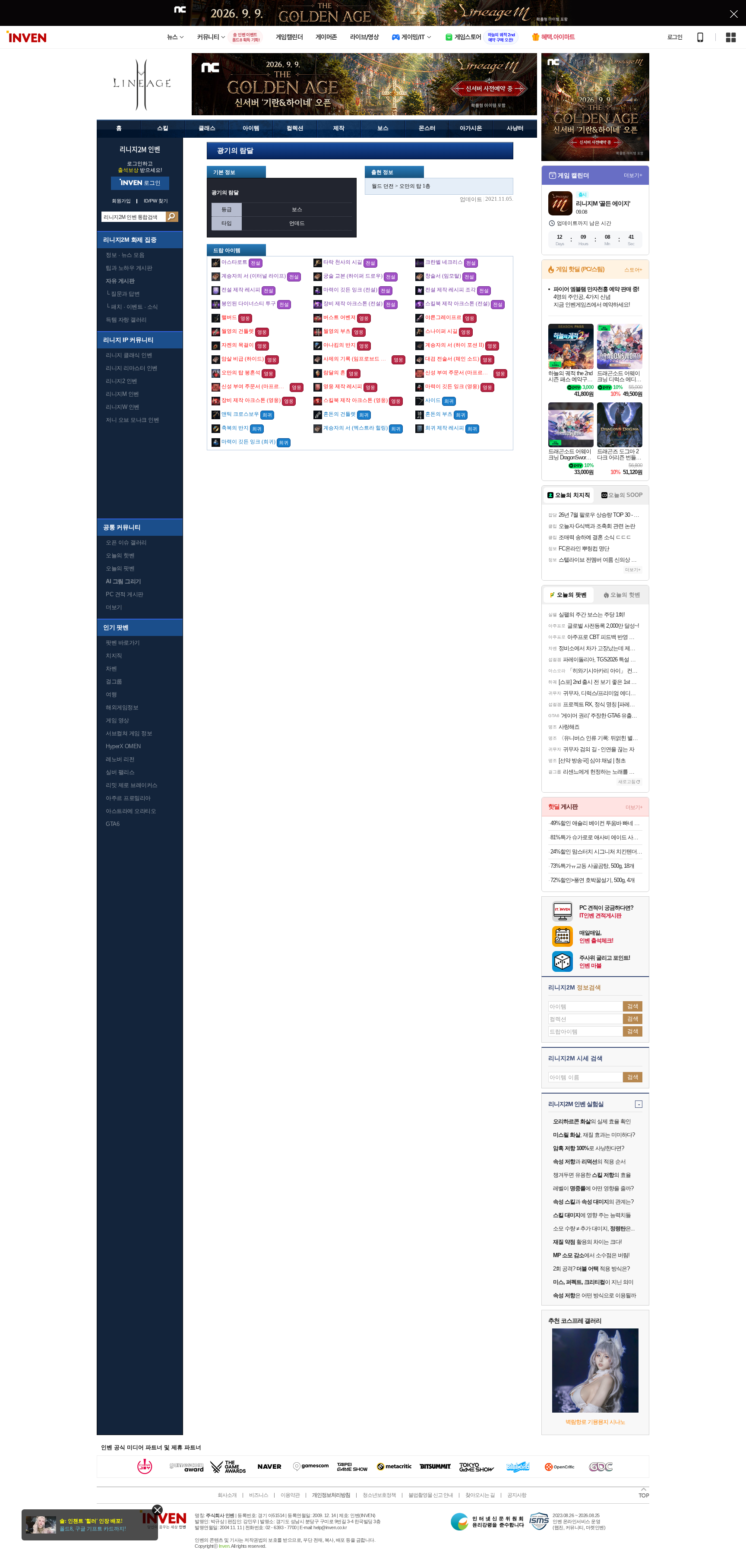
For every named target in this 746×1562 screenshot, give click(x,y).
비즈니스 (258, 1495)
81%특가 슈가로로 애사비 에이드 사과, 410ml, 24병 (596, 837)
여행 (111, 694)
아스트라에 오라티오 (131, 811)
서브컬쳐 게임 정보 (129, 733)
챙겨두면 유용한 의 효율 (592, 1175)
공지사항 (516, 1495)
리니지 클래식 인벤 (129, 355)
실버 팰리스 (120, 772)
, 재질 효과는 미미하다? (594, 1135)
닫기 (157, 1510)
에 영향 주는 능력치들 (592, 1215)
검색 (172, 217)
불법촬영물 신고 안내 (430, 1495)
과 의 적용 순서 (589, 1161)
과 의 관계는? (593, 1201)
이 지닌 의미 (593, 1282)
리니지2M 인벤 (140, 148)
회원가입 (121, 201)
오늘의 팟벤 (120, 568)
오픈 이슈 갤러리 (126, 542)
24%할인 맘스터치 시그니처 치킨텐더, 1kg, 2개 (596, 851)
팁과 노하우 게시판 (129, 268)
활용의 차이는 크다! (587, 1242)
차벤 (111, 668)
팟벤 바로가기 (123, 642)
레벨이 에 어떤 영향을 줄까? (593, 1188)
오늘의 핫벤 (120, 555)
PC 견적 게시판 (124, 594)
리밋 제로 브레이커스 (132, 785)
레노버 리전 (120, 759)
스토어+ (633, 270)
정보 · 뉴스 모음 (125, 255)
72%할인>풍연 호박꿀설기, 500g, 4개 (592, 880)
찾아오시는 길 (480, 1495)
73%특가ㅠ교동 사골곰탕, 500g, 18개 (592, 866)
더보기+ (633, 175)
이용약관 (290, 1495)
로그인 (674, 37)
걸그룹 (114, 681)
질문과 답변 (122, 294)
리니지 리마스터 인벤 (132, 368)
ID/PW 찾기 (156, 201)
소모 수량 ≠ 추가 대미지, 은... (594, 1228)
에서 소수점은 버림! (591, 1255)
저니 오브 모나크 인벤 (132, 420)
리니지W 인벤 (122, 407)
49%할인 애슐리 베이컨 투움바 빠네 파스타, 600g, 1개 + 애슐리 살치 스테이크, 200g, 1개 (596, 823)
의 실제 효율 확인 (592, 1121)
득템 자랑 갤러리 (126, 320)
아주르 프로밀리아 (128, 798)
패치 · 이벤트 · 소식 (132, 307)
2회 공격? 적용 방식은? (591, 1268)
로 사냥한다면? (588, 1148)
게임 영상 (117, 720)
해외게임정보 (122, 707)
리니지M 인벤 (122, 394)
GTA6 (112, 824)
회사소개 (227, 1495)
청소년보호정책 (379, 1495)
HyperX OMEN (123, 746)
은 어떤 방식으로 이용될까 (594, 1295)
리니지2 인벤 (121, 381)
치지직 (114, 655)
